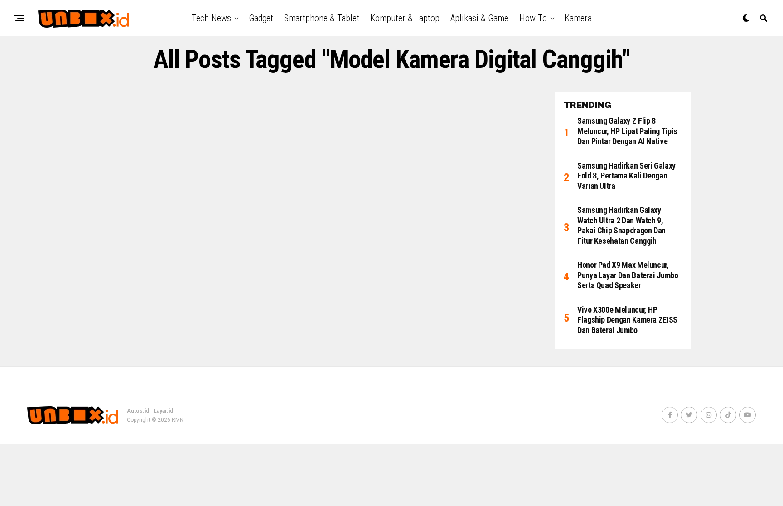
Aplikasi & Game (479, 18)
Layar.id (163, 411)
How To (533, 18)
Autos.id (138, 411)
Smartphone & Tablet (321, 18)
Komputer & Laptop (405, 18)
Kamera (578, 18)
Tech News (211, 18)
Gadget (261, 18)
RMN (178, 420)
